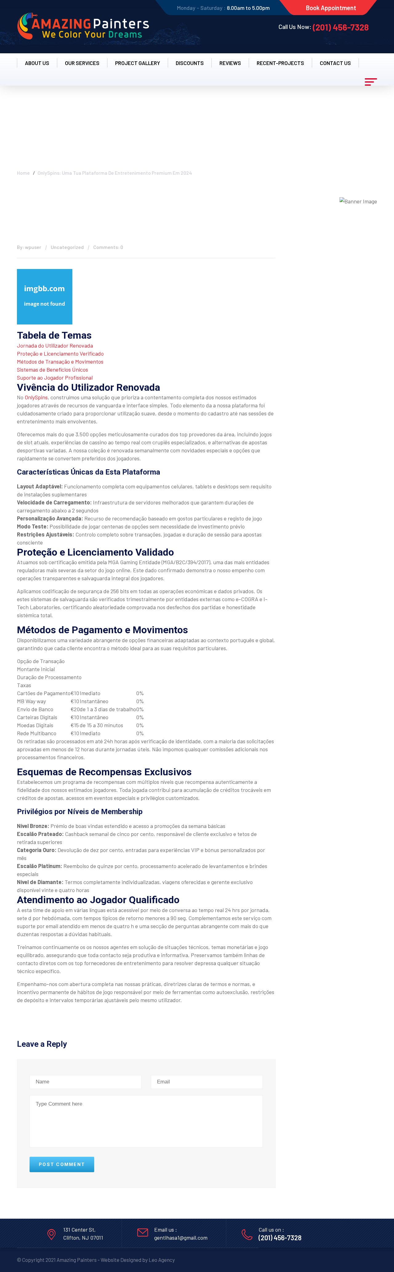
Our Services (82, 63)
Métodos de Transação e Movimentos (60, 361)
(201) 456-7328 (341, 27)
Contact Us (335, 63)
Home (23, 173)
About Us (37, 63)
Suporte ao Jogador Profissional (55, 377)
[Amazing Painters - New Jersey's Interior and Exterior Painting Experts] (83, 26)
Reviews (230, 63)
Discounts (190, 63)
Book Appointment (331, 7)
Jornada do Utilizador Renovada (55, 345)
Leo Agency (162, 1260)
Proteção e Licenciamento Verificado (60, 353)
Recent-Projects (280, 63)
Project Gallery (137, 63)
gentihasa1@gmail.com (180, 1237)
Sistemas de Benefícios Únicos (52, 369)
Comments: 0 (108, 247)
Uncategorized (67, 247)
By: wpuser (29, 247)
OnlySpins (36, 397)
